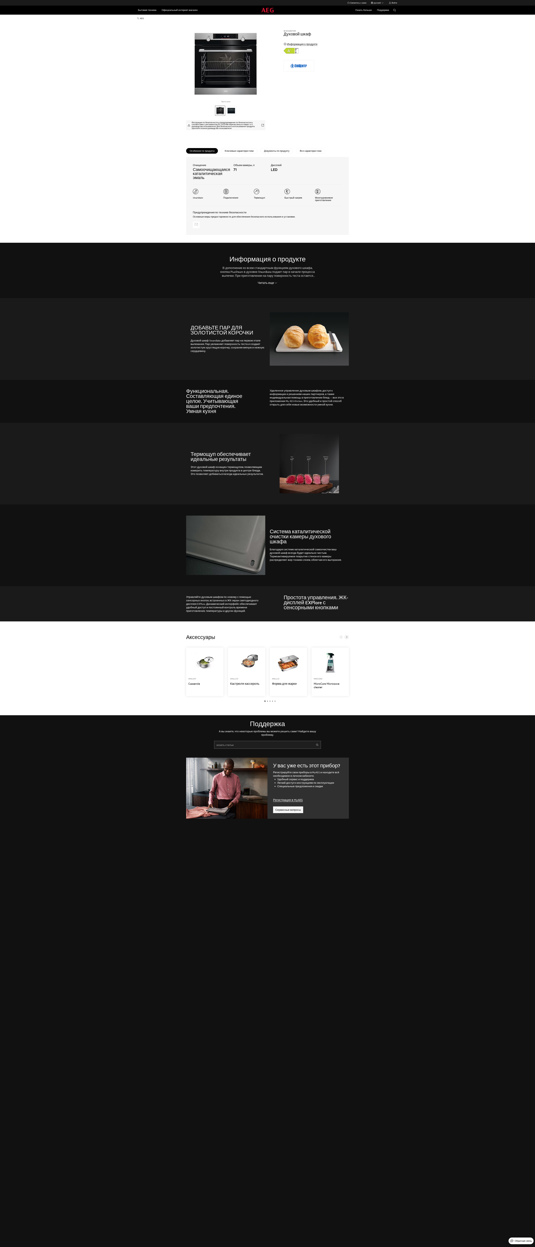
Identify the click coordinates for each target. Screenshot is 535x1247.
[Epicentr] (299, 65)
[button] (265, 701)
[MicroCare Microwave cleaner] (330, 672)
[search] (317, 744)
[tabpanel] (267, 196)
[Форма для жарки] (288, 672)
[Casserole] (204, 672)
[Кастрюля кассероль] (246, 672)
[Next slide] (346, 637)
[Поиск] (394, 10)
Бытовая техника (147, 10)
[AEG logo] (267, 10)
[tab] (202, 151)
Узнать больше (363, 10)
